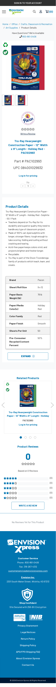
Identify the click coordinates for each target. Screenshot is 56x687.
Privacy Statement (28, 625)
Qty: (28, 182)
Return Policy (28, 638)
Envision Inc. (28, 577)
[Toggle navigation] (4, 11)
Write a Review (27, 133)
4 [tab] (35, 437)
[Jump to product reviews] (27, 129)
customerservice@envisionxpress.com (28, 570)
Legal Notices (28, 632)
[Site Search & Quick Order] (34, 11)
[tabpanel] (28, 407)
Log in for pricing (28, 175)
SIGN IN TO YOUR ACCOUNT (28, 2)
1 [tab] (21, 437)
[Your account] (41, 11)
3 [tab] (30, 437)
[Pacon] (28, 118)
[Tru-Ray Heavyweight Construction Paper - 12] (28, 396)
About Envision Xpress (28, 658)
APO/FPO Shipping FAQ (28, 651)
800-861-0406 (29, 36)
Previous (3, 405)
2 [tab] (25, 437)
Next (52, 405)
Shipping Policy (28, 645)
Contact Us (28, 664)
